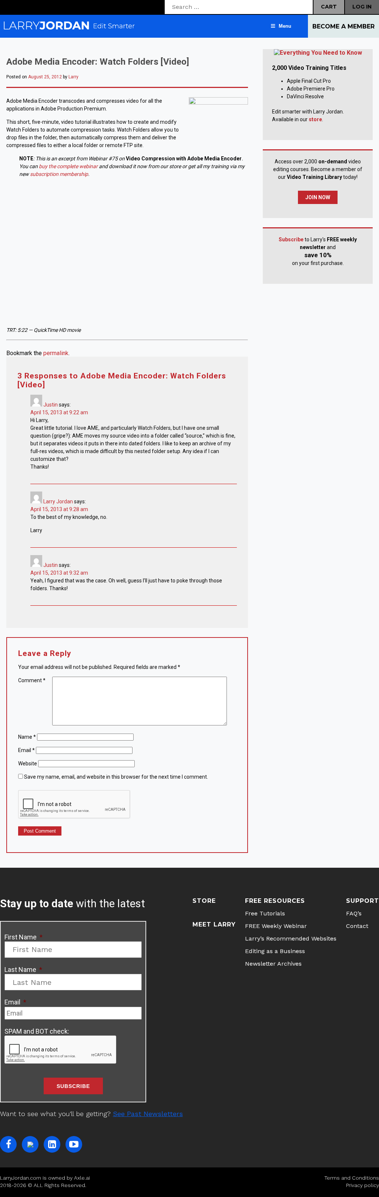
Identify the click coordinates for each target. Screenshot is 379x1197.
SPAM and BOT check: (36, 1031)
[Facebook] (8, 1144)
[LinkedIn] (52, 1144)
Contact (357, 925)
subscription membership (59, 174)
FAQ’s (354, 913)
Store (204, 900)
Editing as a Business (275, 951)
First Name (23, 937)
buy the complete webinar (68, 166)
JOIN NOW (317, 197)
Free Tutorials (265, 913)
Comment (32, 680)
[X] (30, 1144)
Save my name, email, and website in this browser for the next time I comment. (116, 777)
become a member (343, 26)
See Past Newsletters (148, 1114)
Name (27, 737)
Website (27, 763)
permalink (55, 353)
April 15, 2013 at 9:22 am (59, 412)
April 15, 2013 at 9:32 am (59, 573)
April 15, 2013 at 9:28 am (59, 509)
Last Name (23, 969)
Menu (285, 26)
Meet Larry (214, 924)
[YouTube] (74, 1144)
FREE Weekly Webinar (276, 925)
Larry (73, 76)
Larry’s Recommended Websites (290, 938)
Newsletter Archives (273, 963)
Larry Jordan (58, 501)
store (315, 119)
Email (26, 750)
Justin (50, 405)
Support (362, 900)
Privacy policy (362, 1185)
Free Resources (275, 900)
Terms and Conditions (351, 1178)
